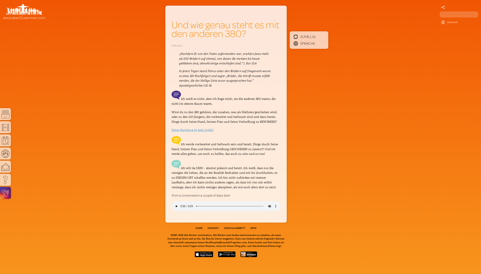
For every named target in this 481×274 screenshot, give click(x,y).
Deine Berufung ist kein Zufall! (193, 130)
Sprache (307, 43)
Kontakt (213, 228)
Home (199, 228)
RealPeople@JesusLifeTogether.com (226, 242)
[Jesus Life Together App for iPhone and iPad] (204, 256)
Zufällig (307, 36)
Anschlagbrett (234, 228)
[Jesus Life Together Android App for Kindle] (248, 256)
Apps (253, 228)
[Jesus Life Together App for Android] (226, 256)
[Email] (443, 7)
